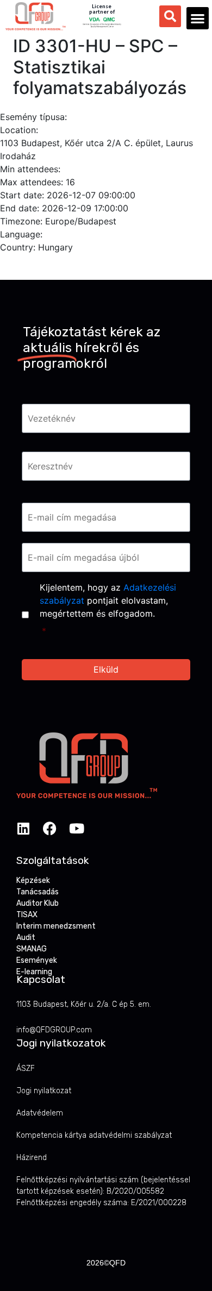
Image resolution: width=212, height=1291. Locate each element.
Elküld (106, 669)
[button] (197, 18)
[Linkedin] (23, 828)
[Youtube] (76, 828)
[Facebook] (50, 828)
